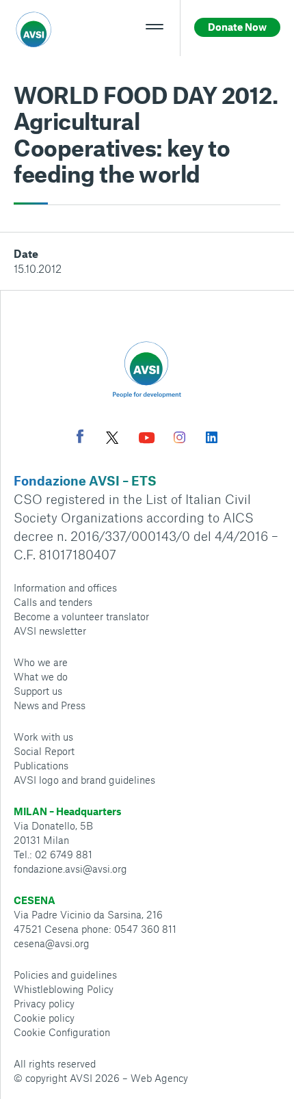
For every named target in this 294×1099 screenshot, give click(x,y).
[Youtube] (147, 439)
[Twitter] (112, 439)
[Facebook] (80, 438)
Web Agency (159, 1078)
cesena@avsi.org (52, 943)
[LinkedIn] (211, 439)
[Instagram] (179, 439)
